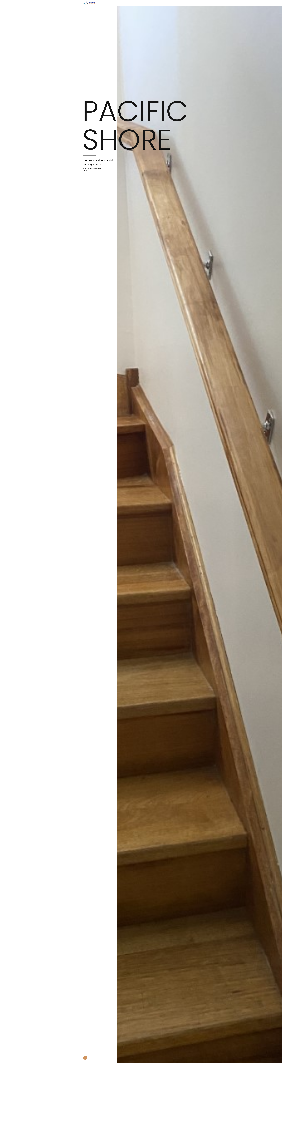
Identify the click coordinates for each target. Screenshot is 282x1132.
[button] (85, 1058)
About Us (170, 3)
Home (157, 3)
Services (163, 3)
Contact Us (177, 3)
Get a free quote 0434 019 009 (190, 3)
